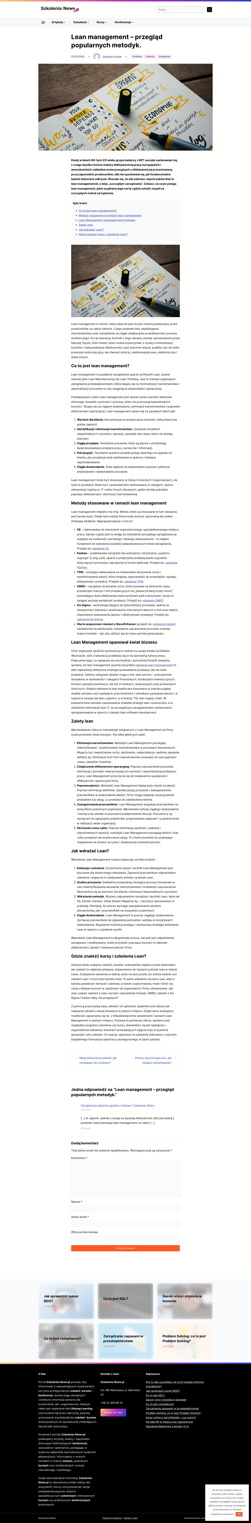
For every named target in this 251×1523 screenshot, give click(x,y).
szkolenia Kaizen (164, 624)
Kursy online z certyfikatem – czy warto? (171, 1417)
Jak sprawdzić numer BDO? (163, 1390)
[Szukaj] (209, 9)
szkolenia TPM (133, 581)
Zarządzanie (164, 56)
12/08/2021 (86, 1109)
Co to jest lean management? (98, 210)
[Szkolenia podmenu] (88, 22)
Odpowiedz (86, 1128)
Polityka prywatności (112, 1518)
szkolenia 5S (100, 548)
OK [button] (239, 1514)
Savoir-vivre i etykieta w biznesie (166, 1399)
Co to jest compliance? (62, 1338)
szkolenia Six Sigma (90, 619)
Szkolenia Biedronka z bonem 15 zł (167, 1426)
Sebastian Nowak (112, 56)
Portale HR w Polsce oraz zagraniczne (169, 1421)
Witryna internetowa (84, 1232)
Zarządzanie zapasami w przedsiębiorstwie (172, 1408)
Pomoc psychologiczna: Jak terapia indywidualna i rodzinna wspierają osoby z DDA (153, 1060)
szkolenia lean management (153, 665)
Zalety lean (86, 225)
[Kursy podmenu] (106, 22)
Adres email (80, 1217)
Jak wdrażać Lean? (91, 229)
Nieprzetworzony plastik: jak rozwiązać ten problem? (97, 1060)
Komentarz (79, 1158)
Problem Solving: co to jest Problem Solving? (173, 1413)
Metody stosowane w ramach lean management (110, 215)
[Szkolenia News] (43, 22)
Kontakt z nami (131, 1518)
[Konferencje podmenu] (133, 22)
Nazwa (76, 1201)
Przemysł (150, 56)
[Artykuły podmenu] (65, 22)
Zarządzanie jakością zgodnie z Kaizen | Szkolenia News (117, 1105)
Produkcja (137, 56)
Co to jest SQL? (115, 1299)
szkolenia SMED (152, 600)
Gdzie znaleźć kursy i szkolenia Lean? (103, 234)
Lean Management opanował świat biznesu (107, 220)
